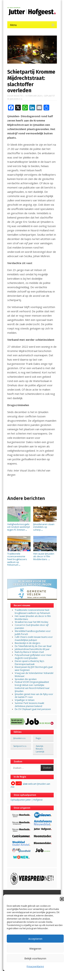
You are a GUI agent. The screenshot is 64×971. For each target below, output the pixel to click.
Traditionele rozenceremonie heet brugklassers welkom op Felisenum (17, 559)
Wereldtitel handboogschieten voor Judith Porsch (33, 633)
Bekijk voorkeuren (35, 958)
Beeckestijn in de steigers (28, 643)
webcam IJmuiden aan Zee (30, 785)
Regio (38, 738)
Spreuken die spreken (26, 679)
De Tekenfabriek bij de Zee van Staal (33, 646)
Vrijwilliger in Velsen (24, 700)
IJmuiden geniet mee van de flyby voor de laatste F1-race (34, 696)
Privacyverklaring (35, 966)
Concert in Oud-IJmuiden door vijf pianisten (32, 627)
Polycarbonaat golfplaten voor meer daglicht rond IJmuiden (33, 657)
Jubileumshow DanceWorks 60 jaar (32, 649)
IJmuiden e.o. (16, 99)
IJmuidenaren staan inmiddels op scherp (43, 527)
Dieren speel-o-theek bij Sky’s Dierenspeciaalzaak (29, 663)
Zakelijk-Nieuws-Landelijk (40, 749)
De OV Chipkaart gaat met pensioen (33, 709)
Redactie (18, 95)
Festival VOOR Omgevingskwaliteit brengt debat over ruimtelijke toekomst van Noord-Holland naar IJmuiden (32, 686)
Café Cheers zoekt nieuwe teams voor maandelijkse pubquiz (34, 638)
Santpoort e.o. (20, 746)
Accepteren (35, 938)
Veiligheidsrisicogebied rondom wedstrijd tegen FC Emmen (18, 527)
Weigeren (35, 948)
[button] (62, 899)
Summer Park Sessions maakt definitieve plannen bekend (29, 705)
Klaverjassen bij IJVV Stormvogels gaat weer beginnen (34, 668)
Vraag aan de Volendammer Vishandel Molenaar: (34, 675)
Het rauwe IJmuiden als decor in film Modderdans (43, 556)
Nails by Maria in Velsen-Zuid (29, 652)
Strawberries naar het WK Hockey (31, 622)
